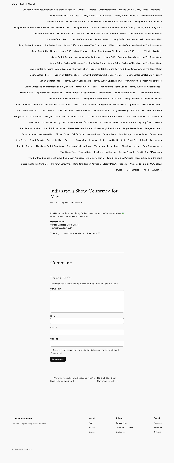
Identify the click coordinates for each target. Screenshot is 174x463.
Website (54, 339)
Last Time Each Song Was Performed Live (103, 104)
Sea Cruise (21, 140)
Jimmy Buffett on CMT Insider (105, 51)
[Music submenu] (123, 169)
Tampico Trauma (25, 146)
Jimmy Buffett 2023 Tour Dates (97, 15)
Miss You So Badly (136, 116)
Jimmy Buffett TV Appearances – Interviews (41, 92)
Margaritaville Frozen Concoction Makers (65, 116)
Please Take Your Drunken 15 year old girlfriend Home (94, 128)
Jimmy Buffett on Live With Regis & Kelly (142, 51)
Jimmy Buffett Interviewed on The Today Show (139, 45)
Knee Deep (64, 104)
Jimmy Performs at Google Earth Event (143, 98)
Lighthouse (134, 104)
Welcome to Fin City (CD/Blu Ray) (146, 164)
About (146, 170)
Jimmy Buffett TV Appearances (145, 87)
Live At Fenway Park (152, 104)
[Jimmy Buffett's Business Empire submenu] (79, 98)
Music (119, 170)
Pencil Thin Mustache (54, 128)
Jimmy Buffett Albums (125, 15)
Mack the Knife (154, 110)
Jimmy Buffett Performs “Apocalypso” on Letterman (76, 57)
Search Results (37, 140)
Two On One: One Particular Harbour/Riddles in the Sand (134, 158)
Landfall (76, 104)
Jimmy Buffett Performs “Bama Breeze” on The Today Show (133, 57)
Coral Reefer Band (107, 10)
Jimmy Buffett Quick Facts (67, 75)
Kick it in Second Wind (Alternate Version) (36, 104)
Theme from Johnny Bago (106, 146)
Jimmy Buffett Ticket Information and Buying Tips (49, 87)
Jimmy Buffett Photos (40, 75)
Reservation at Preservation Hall (37, 134)
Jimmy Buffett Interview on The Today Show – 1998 (89, 45)
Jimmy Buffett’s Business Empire (63, 98)
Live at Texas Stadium (26, 110)
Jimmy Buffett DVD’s (56, 39)
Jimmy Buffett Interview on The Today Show (39, 45)
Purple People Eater (132, 128)
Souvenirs (81, 140)
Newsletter (34, 122)
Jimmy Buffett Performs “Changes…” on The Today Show (77, 63)
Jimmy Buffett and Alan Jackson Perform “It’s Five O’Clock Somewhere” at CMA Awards (89, 21)
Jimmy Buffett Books (42, 33)
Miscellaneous (76, 203)
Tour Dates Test (68, 152)
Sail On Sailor (78, 134)
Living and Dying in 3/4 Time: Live (128, 110)
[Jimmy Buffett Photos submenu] (51, 74)
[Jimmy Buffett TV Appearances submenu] (161, 86)
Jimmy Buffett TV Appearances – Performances (88, 92)
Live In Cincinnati (65, 110)
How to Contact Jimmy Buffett (133, 10)
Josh (67, 203)
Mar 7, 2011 (54, 203)
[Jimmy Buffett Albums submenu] (137, 15)
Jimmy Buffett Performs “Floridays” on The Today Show (135, 63)
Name (54, 316)
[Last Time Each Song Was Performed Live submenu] (125, 104)
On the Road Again (109, 122)
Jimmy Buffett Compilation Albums (145, 33)
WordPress (28, 449)
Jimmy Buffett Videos (124, 92)
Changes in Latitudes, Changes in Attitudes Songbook (49, 10)
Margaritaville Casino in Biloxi (28, 116)
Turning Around (126, 152)
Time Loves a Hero (131, 146)
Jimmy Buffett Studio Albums (108, 81)
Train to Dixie (84, 152)
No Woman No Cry (51, 122)
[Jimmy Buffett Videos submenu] (136, 92)
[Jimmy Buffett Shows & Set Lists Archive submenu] (123, 74)
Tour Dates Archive (152, 146)
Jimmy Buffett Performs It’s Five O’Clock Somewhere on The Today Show (126, 69)
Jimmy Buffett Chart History (70, 33)
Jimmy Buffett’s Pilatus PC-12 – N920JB (102, 98)
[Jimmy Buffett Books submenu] (53, 33)
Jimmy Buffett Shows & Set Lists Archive (103, 75)
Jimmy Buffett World (23, 4)
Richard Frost (62, 134)
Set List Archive (54, 140)
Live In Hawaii (83, 110)
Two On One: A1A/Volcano (149, 152)
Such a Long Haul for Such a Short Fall (118, 140)
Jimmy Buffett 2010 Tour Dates (64, 15)
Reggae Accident (153, 128)
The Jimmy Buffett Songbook (50, 146)
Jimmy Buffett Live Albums (44, 51)
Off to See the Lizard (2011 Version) (80, 122)
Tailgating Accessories (151, 140)
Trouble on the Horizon (105, 152)
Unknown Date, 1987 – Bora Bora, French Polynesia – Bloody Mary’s (84, 164)
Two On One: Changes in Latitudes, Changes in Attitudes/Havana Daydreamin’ (66, 158)
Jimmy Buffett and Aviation (147, 21)
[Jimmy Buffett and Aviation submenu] (161, 21)
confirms (65, 213)
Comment (55, 289)
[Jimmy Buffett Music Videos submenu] (87, 51)
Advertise (157, 170)
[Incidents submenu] (161, 9)
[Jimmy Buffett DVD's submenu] (67, 39)
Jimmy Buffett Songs (50, 81)
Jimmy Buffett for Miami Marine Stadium (89, 39)
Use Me (123, 164)
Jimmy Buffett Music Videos (73, 51)
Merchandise (133, 170)
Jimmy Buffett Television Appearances (143, 81)
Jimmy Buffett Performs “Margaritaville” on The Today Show (59, 69)
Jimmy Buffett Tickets (86, 87)
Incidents (155, 10)
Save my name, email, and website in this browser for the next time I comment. (86, 351)
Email (53, 327)
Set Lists (69, 140)
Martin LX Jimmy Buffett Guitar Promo (106, 116)
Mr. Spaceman (155, 116)
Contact (81, 10)
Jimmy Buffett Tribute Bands (113, 87)
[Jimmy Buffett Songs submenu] (61, 80)
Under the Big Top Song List (34, 164)
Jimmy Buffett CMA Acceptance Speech (106, 33)
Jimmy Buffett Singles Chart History (144, 75)
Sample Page (93, 134)
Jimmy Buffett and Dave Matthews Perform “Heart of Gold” (41, 27)
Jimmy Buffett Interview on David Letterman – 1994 (137, 39)
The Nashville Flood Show (79, 146)
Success (93, 140)
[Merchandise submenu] (140, 169)
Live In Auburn (47, 110)
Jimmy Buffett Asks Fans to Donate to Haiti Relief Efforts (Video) (104, 27)
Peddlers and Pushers (31, 128)
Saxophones (156, 134)
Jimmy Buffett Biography (150, 27)
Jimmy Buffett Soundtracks (78, 81)
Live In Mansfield (100, 110)
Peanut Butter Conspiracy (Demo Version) (141, 122)
